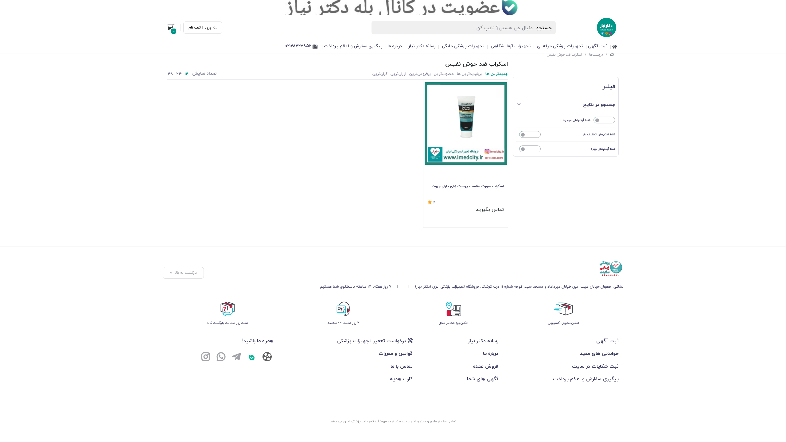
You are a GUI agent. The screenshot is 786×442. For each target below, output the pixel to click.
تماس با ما (402, 366)
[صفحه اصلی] (612, 54)
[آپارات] (267, 358)
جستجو (544, 27)
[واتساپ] (221, 357)
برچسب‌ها (596, 54)
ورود (208, 27)
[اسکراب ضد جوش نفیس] (471, 268)
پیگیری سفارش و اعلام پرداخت (353, 46)
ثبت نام (195, 27)
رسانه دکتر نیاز (421, 46)
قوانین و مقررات (396, 353)
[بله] (252, 357)
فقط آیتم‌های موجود (576, 119)
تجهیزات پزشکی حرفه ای (560, 46)
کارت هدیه (401, 378)
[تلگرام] (236, 357)
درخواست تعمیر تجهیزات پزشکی (372, 340)
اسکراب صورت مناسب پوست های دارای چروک (468, 186)
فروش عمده (485, 366)
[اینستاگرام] (206, 357)
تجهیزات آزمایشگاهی (511, 46)
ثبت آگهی (597, 46)
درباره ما (394, 46)
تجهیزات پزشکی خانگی (463, 46)
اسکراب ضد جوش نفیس (564, 54)
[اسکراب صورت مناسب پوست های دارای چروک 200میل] (466, 123)
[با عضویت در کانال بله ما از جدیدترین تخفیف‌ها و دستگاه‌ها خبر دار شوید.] (393, 7)
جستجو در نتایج (599, 104)
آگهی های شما (482, 378)
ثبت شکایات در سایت (595, 366)
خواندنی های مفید (599, 353)
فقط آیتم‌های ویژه (603, 148)
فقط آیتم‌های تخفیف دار (599, 134)
